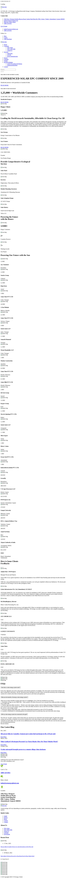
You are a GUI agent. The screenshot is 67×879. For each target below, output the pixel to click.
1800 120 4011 (8, 23)
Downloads (7, 834)
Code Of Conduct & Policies (14, 63)
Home (5, 44)
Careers (6, 820)
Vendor (6, 61)
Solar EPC (10, 53)
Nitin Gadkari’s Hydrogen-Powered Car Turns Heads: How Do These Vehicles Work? (29, 741)
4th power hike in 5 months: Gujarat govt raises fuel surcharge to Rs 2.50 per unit (28, 734)
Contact (6, 66)
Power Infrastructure (12, 56)
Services (6, 52)
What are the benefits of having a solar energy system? (14, 697)
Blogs (5, 819)
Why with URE (11, 49)
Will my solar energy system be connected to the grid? (14, 714)
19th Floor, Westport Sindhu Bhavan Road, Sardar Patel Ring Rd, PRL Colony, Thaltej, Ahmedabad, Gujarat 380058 (34, 19)
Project (6, 58)
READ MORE (4, 147)
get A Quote (4, 764)
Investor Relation (8, 62)
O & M (9, 55)
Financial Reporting (12, 65)
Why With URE (8, 830)
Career (5, 37)
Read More (3, 737)
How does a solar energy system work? (10, 687)
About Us (9, 50)
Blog (5, 36)
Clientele (6, 59)
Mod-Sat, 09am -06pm (10, 22)
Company (6, 46)
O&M (5, 816)
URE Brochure (8, 39)
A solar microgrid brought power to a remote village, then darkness (23, 749)
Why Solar (10, 47)
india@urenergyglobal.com (11, 29)
